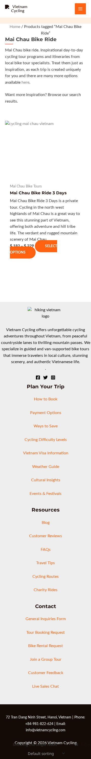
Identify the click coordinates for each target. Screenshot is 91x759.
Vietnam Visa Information (45, 453)
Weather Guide (45, 467)
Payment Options (45, 413)
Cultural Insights (45, 480)
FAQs (46, 550)
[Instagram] (53, 377)
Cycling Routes (45, 577)
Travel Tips (45, 563)
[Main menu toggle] (80, 8)
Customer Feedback (45, 673)
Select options (33, 249)
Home (15, 27)
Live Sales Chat (45, 686)
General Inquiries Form (46, 619)
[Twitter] (45, 377)
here (25, 82)
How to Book (45, 399)
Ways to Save (46, 426)
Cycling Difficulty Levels (46, 440)
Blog (46, 523)
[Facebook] (38, 377)
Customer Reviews (45, 536)
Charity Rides (45, 590)
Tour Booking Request (45, 632)
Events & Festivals (45, 494)
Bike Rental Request (45, 646)
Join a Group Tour (45, 659)
